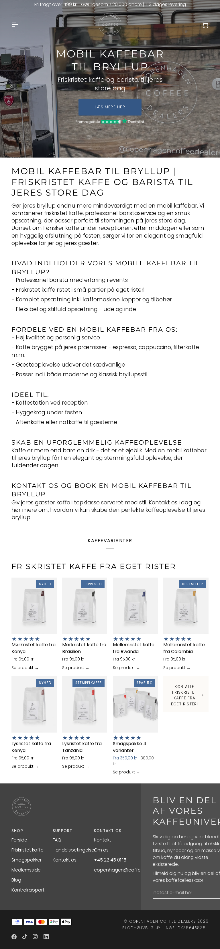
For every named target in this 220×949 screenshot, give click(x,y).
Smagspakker (26, 860)
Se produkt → (25, 668)
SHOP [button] (17, 830)
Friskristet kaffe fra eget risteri (95, 566)
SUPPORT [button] (62, 830)
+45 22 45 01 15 (110, 860)
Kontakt (102, 840)
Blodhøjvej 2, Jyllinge (148, 928)
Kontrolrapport (27, 890)
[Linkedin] (46, 936)
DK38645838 (192, 928)
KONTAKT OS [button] (107, 830)
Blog (16, 880)
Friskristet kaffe (27, 850)
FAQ (57, 840)
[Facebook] (14, 936)
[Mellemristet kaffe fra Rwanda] (135, 606)
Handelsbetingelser (74, 850)
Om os (101, 850)
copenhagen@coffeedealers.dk (130, 870)
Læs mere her (110, 107)
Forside (19, 840)
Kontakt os (64, 860)
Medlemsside (26, 870)
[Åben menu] (20, 24)
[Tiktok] (24, 936)
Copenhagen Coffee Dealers (162, 921)
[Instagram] (35, 936)
